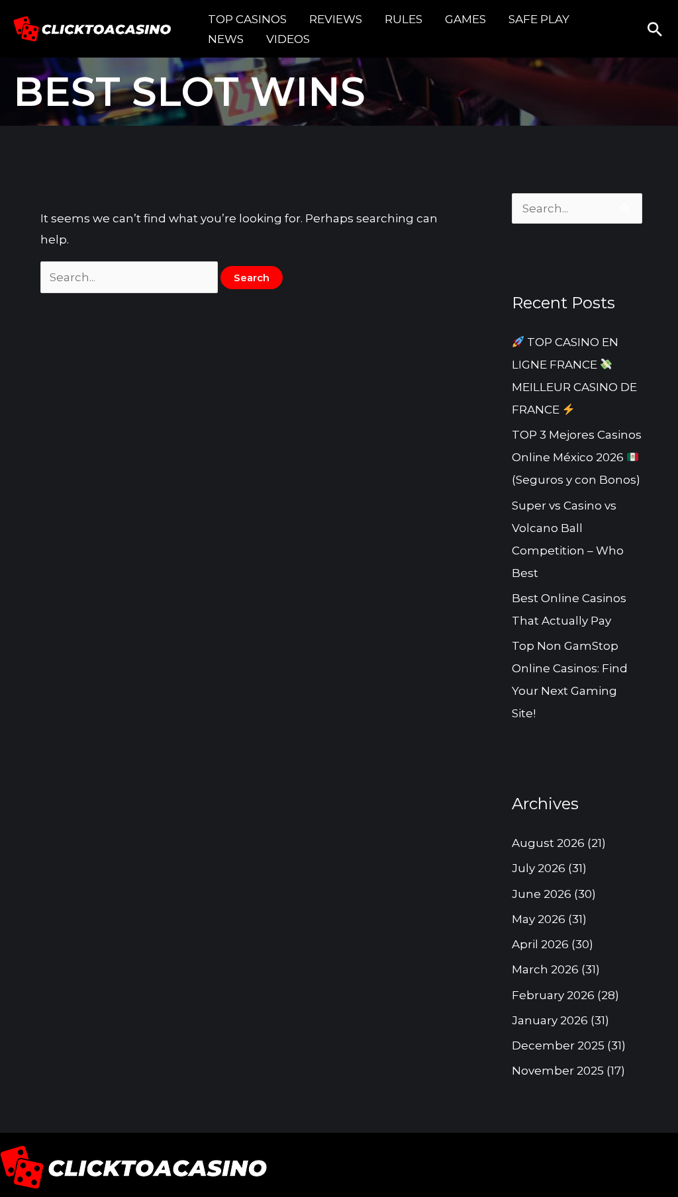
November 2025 (558, 1070)
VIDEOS (288, 39)
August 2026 (548, 843)
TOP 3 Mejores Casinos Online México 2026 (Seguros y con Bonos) (577, 457)
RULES (403, 19)
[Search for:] (130, 277)
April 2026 (540, 944)
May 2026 (538, 919)
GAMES (465, 19)
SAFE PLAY (538, 19)
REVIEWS (335, 19)
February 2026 (553, 995)
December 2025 (558, 1045)
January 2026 (550, 1020)
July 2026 (538, 868)
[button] (655, 29)
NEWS (226, 39)
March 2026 (545, 969)
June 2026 (541, 894)
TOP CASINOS (247, 19)
